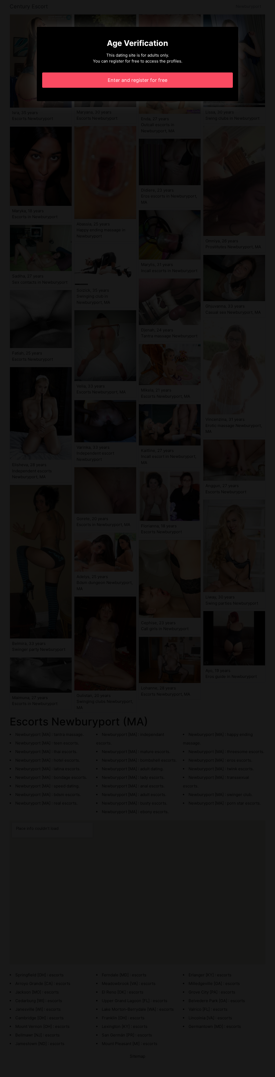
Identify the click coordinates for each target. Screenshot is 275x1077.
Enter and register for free (137, 80)
